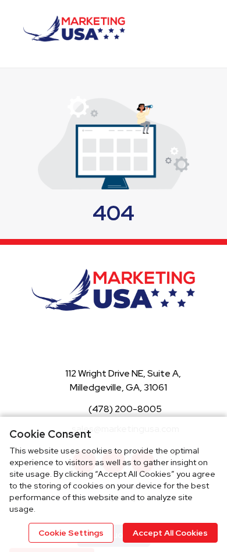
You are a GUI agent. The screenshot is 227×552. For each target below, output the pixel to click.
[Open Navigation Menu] (209, 33)
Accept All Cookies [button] (170, 533)
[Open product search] (186, 33)
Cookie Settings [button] (71, 533)
